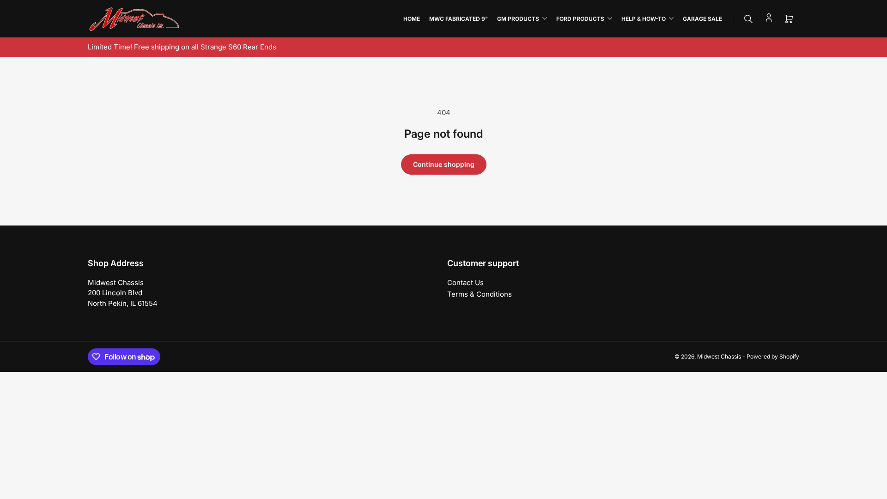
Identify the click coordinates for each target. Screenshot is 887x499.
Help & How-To (643, 18)
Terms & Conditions (479, 294)
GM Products (518, 18)
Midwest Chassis (719, 356)
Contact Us (465, 282)
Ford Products (580, 18)
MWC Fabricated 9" (458, 18)
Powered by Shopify (773, 356)
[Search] (748, 19)
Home (411, 18)
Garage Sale (702, 18)
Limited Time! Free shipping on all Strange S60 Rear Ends (182, 47)
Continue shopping (443, 164)
